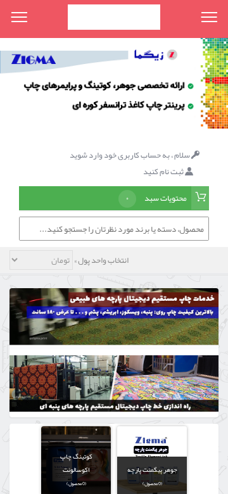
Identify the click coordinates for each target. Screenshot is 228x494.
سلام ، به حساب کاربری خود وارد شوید (130, 155)
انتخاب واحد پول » (101, 260)
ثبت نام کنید (164, 171)
